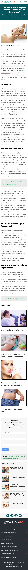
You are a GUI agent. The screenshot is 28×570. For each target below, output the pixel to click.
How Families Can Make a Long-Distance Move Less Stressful (17, 476)
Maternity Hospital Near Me (8, 553)
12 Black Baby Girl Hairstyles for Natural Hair (17, 485)
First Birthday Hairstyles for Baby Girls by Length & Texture (17, 494)
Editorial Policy (11, 564)
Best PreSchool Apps (6, 539)
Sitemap (21, 564)
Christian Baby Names (7, 543)
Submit (5, 449)
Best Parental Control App (8, 529)
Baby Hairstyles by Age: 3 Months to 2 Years (17, 502)
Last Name (4, 436)
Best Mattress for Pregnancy (8, 532)
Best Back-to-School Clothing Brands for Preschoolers (17, 468)
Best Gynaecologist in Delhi (8, 557)
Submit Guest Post (9, 562)
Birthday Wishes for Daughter (9, 546)
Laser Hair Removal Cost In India (9, 550)
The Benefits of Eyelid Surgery (13, 330)
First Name (5, 430)
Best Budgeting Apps (6, 536)
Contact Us (20, 562)
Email (4, 442)
